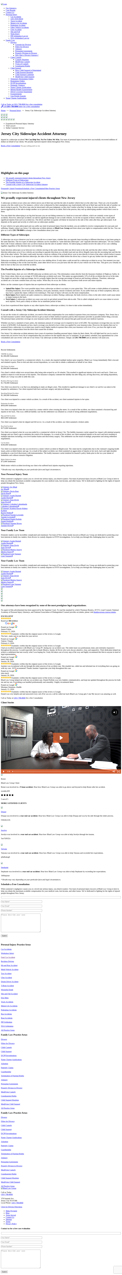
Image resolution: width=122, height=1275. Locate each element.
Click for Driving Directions (11, 1207)
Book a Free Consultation (10, 146)
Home (3, 111)
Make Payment (11, 1211)
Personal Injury (15, 111)
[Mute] (113, 771)
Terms (8, 1222)
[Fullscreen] (118, 771)
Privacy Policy (11, 1224)
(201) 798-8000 (19, 698)
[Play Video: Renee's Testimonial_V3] (61, 738)
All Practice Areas (8, 1030)
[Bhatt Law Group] (8, 1188)
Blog (7, 1213)
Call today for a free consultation (21, 106)
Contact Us (10, 1217)
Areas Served (11, 1215)
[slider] (61, 771)
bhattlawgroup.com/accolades (105, 612)
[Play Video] (3, 771)
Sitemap (9, 1219)
